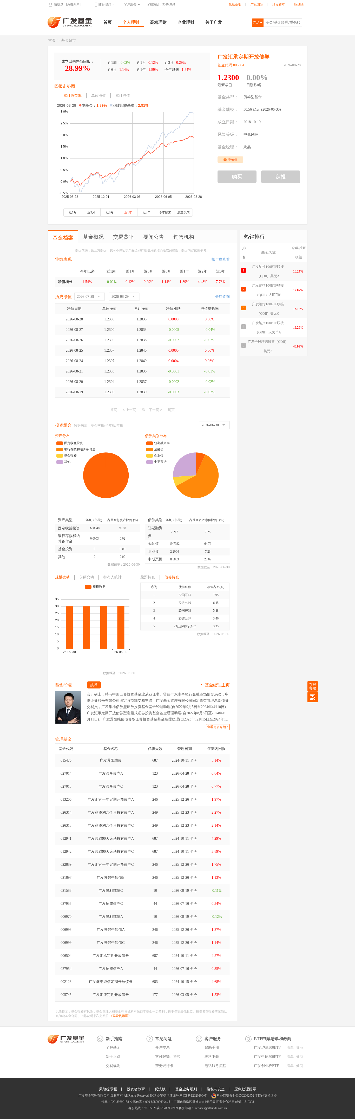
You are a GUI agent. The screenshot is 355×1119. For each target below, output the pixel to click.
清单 (290, 1048)
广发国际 (257, 4)
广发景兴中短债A (111, 930)
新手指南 (114, 1038)
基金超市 (68, 40)
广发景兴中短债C (110, 943)
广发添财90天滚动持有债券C (111, 852)
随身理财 (104, 4)
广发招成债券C (110, 904)
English (299, 4)
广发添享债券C (110, 786)
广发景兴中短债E (110, 878)
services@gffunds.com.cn (210, 1108)
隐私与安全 (216, 1089)
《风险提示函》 (120, 1016)
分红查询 (222, 297)
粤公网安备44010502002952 (235, 1095)
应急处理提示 (245, 1089)
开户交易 (162, 1048)
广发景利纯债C (110, 891)
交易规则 (113, 1066)
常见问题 (163, 1038)
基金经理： (228, 147)
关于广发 (213, 22)
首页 (107, 22)
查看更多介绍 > (217, 727)
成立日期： (228, 122)
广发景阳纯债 (111, 760)
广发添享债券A (110, 773)
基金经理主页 (217, 685)
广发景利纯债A (110, 917)
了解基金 (113, 1048)
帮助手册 (212, 1048)
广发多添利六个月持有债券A (111, 812)
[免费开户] (73, 4)
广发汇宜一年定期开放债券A (111, 799)
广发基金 (70, 22)
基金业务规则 (186, 1089)
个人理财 (131, 22)
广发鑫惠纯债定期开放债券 (111, 982)
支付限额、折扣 (168, 1057)
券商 (299, 1048)
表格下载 (212, 1057)
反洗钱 (160, 1089)
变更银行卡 (164, 1066)
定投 (280, 177)
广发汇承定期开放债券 (111, 956)
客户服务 (130, 4)
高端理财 (158, 22)
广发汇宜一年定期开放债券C (111, 865)
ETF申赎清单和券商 (272, 1038)
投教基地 (235, 4)
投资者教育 (136, 1089)
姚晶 (247, 147)
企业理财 (186, 22)
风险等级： (228, 134)
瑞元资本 (278, 4)
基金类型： (228, 97)
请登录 (58, 4)
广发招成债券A (110, 969)
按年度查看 (221, 259)
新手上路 (113, 1057)
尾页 (171, 410)
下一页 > (155, 410)
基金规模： (228, 109)
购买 (237, 177)
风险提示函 (108, 1089)
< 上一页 (129, 410)
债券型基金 (253, 97)
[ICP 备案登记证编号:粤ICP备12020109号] (178, 1095)
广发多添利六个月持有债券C (111, 825)
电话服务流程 (215, 1066)
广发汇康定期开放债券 (111, 995)
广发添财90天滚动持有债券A (111, 838)
